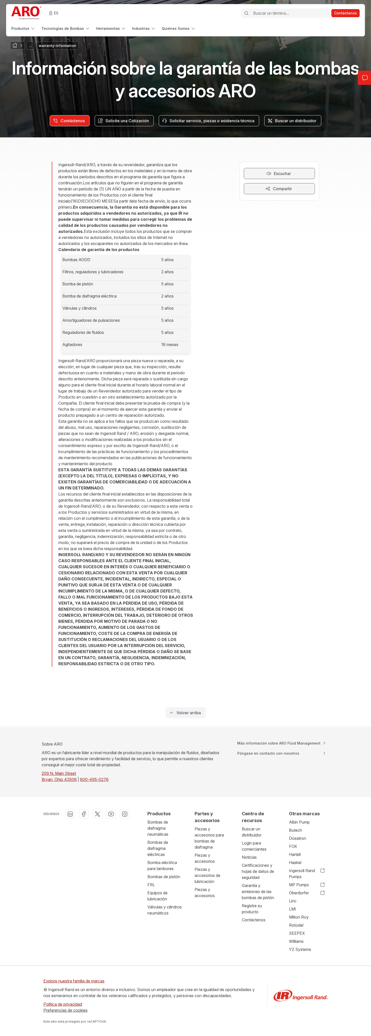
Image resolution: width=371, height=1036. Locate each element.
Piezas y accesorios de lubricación (207, 875)
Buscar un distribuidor (251, 831)
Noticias (249, 857)
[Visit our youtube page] (111, 814)
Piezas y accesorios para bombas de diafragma (209, 838)
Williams (296, 941)
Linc (293, 900)
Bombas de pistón (163, 876)
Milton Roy (299, 917)
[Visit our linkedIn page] (70, 814)
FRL (151, 884)
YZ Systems (300, 949)
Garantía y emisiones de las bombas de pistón (258, 891)
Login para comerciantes (254, 846)
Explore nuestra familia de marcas (73, 980)
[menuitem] (23, 28)
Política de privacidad (62, 1004)
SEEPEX (297, 933)
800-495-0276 (94, 779)
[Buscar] (246, 13)
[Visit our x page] (97, 814)
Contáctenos (254, 919)
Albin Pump (299, 822)
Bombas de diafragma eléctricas (157, 848)
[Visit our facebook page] (84, 814)
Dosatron (297, 838)
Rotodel (296, 925)
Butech (295, 830)
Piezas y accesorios (205, 858)
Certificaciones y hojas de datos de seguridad (258, 871)
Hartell (295, 854)
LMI (292, 908)
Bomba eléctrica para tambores (162, 865)
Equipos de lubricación (157, 895)
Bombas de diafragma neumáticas (157, 828)
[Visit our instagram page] (124, 814)
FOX (293, 846)
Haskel (295, 862)
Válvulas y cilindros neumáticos (164, 910)
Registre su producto (252, 908)
